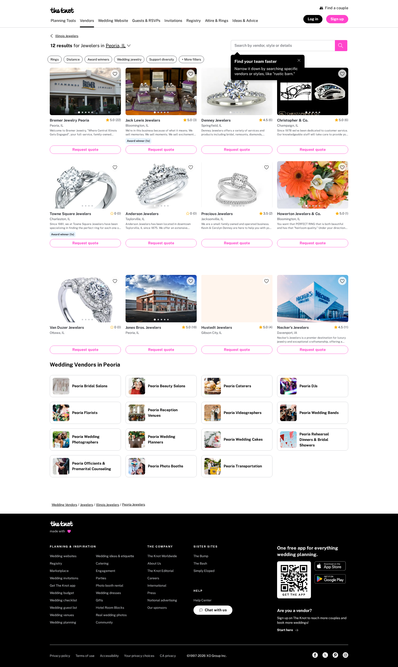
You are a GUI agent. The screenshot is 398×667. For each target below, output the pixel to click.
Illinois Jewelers (66, 36)
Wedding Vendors (64, 505)
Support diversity (161, 59)
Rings (54, 59)
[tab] (79, 112)
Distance (73, 59)
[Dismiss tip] (299, 60)
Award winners (98, 59)
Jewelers (86, 505)
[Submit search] (341, 45)
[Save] (115, 74)
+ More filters (191, 59)
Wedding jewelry (129, 59)
